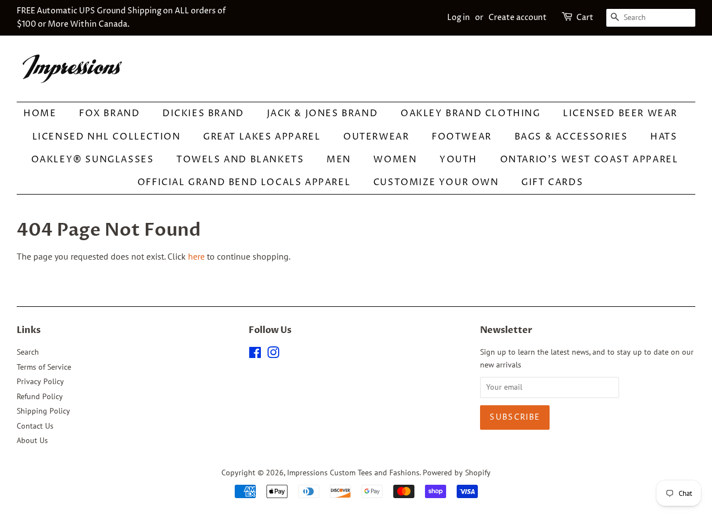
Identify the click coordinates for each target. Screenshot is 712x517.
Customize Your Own (436, 182)
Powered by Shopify (457, 473)
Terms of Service (44, 367)
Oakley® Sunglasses (92, 159)
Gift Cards (552, 182)
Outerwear (376, 137)
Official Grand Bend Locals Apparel (243, 182)
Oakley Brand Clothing (470, 113)
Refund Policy (40, 396)
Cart (585, 17)
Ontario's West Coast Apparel (589, 159)
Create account (517, 17)
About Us (32, 440)
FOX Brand (109, 113)
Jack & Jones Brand (322, 113)
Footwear (462, 137)
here (196, 256)
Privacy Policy (40, 381)
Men (339, 159)
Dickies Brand (203, 113)
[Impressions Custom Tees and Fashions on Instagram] (273, 355)
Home (39, 113)
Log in (458, 17)
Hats (663, 137)
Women (395, 159)
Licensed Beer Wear (620, 113)
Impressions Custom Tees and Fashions (353, 473)
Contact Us (35, 426)
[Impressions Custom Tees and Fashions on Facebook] (255, 355)
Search (28, 352)
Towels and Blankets (240, 159)
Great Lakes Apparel (261, 137)
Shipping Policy (43, 411)
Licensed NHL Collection (106, 137)
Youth (458, 159)
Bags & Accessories (571, 137)
